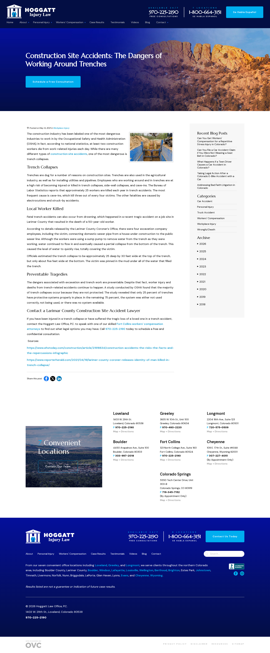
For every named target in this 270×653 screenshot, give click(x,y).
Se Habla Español (244, 12)
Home (10, 22)
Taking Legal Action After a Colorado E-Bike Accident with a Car (215, 176)
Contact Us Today (225, 536)
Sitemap (238, 644)
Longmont (133, 565)
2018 (201, 304)
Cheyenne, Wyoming (149, 575)
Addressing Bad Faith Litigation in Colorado (216, 186)
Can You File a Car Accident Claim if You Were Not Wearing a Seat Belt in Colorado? (216, 153)
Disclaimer (199, 644)
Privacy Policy (175, 644)
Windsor (104, 570)
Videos (135, 22)
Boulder (93, 570)
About (23, 22)
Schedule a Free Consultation (53, 81)
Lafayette (118, 570)
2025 (201, 251)
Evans (124, 575)
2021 (201, 282)
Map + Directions (123, 431)
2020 (201, 289)
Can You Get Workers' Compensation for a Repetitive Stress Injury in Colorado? (214, 141)
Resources (220, 644)
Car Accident (204, 201)
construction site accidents (68, 154)
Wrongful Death (206, 229)
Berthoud (161, 570)
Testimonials (117, 22)
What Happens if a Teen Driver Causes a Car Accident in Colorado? (214, 164)
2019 (201, 297)
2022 (201, 274)
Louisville (132, 570)
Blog (147, 22)
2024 (201, 259)
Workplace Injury (61, 128)
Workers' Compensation (69, 22)
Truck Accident (206, 212)
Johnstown (203, 570)
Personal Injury (41, 22)
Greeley (113, 565)
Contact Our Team (58, 466)
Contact (161, 22)
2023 (201, 266)
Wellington (146, 570)
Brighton (174, 570)
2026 (201, 244)
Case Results (97, 22)
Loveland (101, 565)
